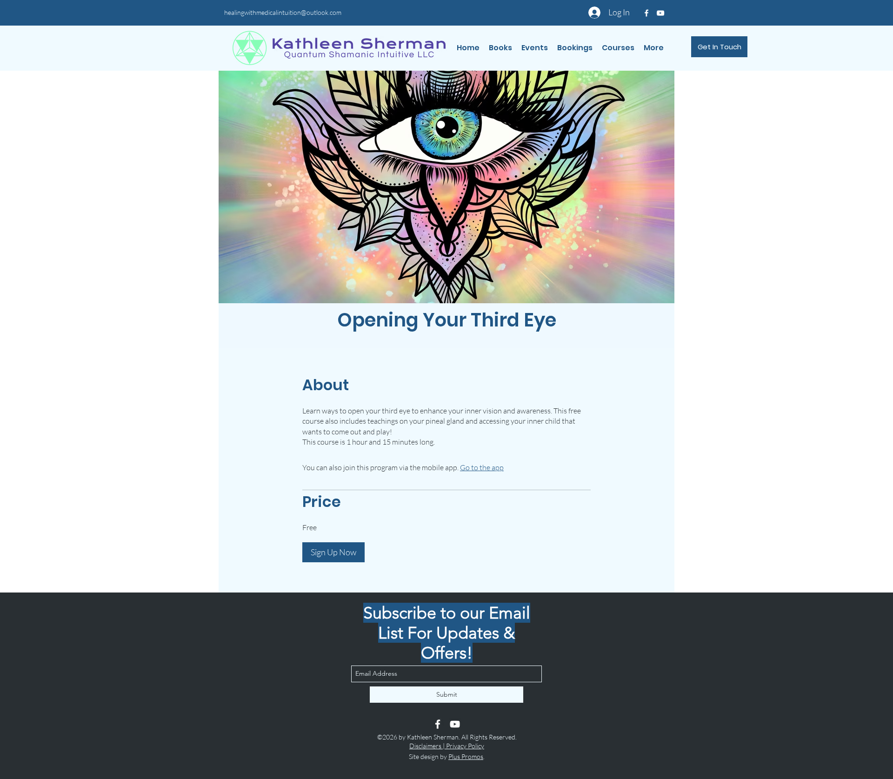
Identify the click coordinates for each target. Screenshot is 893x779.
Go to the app (482, 467)
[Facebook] (438, 724)
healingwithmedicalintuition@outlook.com (282, 12)
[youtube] (660, 13)
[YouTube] (455, 724)
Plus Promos (465, 756)
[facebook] (646, 13)
